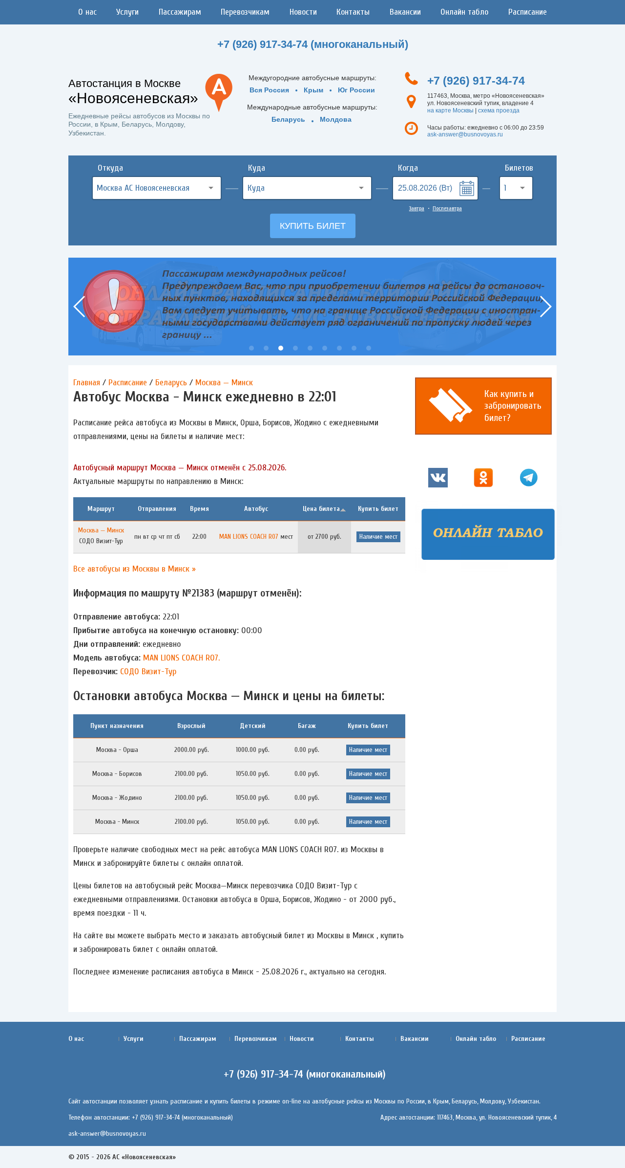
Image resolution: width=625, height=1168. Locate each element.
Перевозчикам (245, 12)
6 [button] (324, 348)
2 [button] (266, 348)
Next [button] (545, 306)
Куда (256, 168)
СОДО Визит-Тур (148, 671)
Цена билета (321, 509)
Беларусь (288, 119)
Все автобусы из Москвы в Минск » (134, 569)
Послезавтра (447, 208)
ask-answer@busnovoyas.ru (465, 134)
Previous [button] (79, 306)
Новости (303, 12)
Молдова (336, 119)
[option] (312, 306)
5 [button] (310, 348)
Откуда (110, 168)
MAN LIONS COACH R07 (248, 536)
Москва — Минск (224, 382)
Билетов (519, 168)
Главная (86, 382)
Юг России (356, 90)
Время (199, 509)
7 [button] (339, 348)
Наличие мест (378, 536)
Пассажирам (180, 12)
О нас (87, 12)
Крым (313, 90)
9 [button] (368, 348)
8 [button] (354, 348)
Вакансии (405, 12)
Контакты (353, 12)
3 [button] (280, 348)
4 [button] (295, 348)
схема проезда (499, 110)
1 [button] (251, 348)
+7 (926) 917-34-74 (476, 80)
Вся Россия (269, 90)
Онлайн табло (464, 12)
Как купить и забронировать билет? (513, 405)
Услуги (127, 12)
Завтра (416, 208)
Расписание (527, 12)
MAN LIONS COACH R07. (181, 658)
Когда (408, 168)
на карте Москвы (450, 110)
